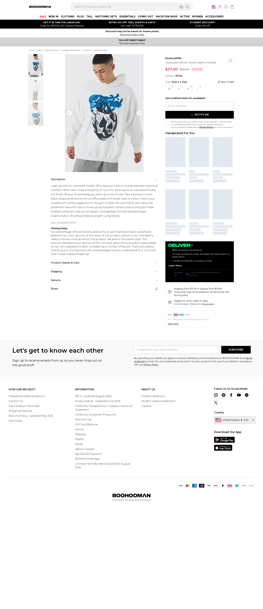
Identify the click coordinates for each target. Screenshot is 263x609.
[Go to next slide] (139, 113)
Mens (40, 50)
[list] (104, 113)
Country (219, 412)
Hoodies (86, 50)
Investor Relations (153, 396)
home (32, 50)
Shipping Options (20, 410)
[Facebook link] (231, 395)
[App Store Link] (224, 444)
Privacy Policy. (151, 364)
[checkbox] (167, 124)
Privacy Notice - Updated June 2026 (97, 401)
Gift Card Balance (86, 424)
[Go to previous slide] (69, 113)
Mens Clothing (51, 50)
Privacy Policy (206, 127)
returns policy (208, 304)
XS (169, 88)
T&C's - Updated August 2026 (93, 396)
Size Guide (15, 420)
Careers (146, 406)
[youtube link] (239, 395)
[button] (214, 7)
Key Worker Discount (88, 453)
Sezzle (79, 444)
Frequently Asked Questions (27, 396)
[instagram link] (216, 395)
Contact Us (16, 401)
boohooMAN (173, 58)
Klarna (79, 429)
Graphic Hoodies (100, 50)
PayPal (79, 439)
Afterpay (80, 434)
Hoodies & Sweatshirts (70, 50)
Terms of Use (83, 419)
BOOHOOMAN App (87, 458)
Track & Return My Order (24, 406)
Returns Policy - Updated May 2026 (31, 415)
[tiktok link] (246, 395)
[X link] (216, 403)
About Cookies (84, 449)
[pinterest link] (223, 395)
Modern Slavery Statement (158, 401)
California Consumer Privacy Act (95, 414)
